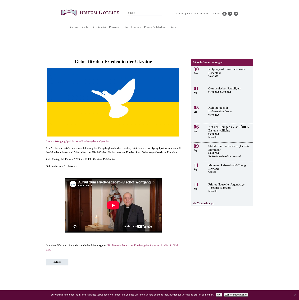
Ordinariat (99, 27)
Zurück (57, 262)
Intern (172, 27)
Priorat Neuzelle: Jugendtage (226, 184)
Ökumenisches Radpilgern (224, 88)
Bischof (85, 27)
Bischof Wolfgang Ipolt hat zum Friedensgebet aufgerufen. (78, 141)
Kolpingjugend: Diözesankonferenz (220, 109)
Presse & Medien (155, 27)
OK (218, 294)
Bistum (73, 27)
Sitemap (217, 13)
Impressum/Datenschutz (198, 13)
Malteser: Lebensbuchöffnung (227, 165)
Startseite (64, 27)
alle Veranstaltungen (203, 203)
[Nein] (294, 295)
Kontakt (180, 13)
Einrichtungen (132, 27)
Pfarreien (114, 27)
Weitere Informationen (236, 294)
